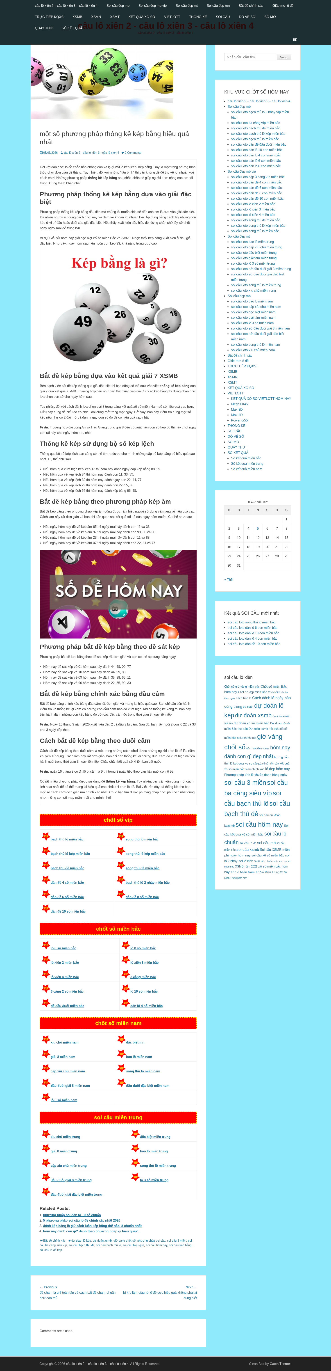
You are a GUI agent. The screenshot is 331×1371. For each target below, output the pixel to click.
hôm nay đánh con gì (257, 748)
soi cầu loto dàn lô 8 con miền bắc (256, 166)
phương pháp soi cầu (151, 1240)
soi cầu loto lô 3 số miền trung (253, 263)
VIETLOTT (172, 17)
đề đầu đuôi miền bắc (67, 1006)
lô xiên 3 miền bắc (144, 962)
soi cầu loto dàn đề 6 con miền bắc (256, 188)
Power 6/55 (239, 420)
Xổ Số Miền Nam (243, 872)
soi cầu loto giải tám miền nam (253, 317)
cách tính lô (243, 698)
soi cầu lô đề (248, 843)
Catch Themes (281, 1364)
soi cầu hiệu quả (133, 1245)
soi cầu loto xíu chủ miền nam (253, 350)
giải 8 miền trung (64, 1151)
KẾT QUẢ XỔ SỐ (142, 17)
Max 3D (237, 409)
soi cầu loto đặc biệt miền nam (253, 312)
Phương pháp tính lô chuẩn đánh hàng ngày (255, 774)
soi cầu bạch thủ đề (81, 1245)
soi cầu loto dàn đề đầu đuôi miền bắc (258, 144)
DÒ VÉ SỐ (247, 17)
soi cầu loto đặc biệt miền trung (254, 252)
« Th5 (228, 579)
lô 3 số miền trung (154, 1180)
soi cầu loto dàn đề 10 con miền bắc (257, 198)
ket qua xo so (242, 763)
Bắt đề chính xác (251, 5)
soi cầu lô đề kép (51, 1250)
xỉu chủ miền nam (64, 1042)
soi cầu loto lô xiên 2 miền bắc (253, 204)
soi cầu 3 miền (176, 1240)
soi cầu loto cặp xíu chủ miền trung (256, 247)
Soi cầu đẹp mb (118, 5)
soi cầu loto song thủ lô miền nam (255, 344)
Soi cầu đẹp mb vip (152, 5)
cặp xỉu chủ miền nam (68, 1071)
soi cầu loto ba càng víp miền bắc (255, 123)
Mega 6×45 (239, 404)
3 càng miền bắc (143, 977)
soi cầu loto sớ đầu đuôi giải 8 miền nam (260, 328)
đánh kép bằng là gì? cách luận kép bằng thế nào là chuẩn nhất (92, 1226)
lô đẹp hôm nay (277, 769)
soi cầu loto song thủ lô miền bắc (255, 231)
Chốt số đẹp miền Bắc (252, 692)
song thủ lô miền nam (143, 1071)
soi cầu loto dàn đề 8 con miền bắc (256, 193)
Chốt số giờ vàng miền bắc (242, 686)
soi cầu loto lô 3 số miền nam (252, 323)
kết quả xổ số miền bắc (266, 763)
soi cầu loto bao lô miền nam (252, 301)
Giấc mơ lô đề (282, 5)
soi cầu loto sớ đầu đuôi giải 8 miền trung (261, 269)
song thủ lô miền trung (158, 1165)
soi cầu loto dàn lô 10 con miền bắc (257, 150)
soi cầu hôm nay (156, 1245)
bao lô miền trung (154, 1151)
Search (284, 57)
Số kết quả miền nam (246, 469)
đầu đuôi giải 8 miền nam (70, 1085)
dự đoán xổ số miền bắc (251, 723)
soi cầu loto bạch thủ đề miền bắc (255, 128)
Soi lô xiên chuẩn (263, 861)
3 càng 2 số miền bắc (67, 991)
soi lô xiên (245, 861)
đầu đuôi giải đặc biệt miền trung (76, 1194)
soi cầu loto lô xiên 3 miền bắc (253, 209)
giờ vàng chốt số (124, 1240)
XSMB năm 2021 (246, 866)
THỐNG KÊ (198, 17)
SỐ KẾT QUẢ (72, 28)
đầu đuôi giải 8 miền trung (71, 1180)
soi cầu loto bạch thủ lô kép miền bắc (258, 133)
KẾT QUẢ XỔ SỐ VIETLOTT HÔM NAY (261, 399)
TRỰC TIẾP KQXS (49, 17)
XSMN (96, 17)
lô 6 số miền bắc (63, 948)
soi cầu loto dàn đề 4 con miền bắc (256, 182)
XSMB (77, 17)
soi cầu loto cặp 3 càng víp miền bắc (258, 177)
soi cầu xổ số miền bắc (268, 855)
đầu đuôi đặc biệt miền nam (147, 1085)
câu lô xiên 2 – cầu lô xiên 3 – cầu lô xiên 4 (66, 5)
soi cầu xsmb (247, 849)
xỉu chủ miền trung (65, 1137)
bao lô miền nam (139, 1057)
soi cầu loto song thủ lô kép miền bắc (258, 225)
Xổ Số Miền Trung (267, 872)
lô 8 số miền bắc (143, 948)
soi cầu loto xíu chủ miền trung (253, 290)
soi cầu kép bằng (180, 1245)
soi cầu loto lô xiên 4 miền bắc (253, 215)
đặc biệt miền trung (155, 1137)
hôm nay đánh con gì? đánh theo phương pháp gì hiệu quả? (90, 1231)
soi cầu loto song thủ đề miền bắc (255, 220)
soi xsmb (278, 861)
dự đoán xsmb (102, 1240)
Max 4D (237, 415)
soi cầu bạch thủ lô (108, 1245)
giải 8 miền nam (63, 1057)
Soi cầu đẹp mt (187, 5)
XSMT (115, 17)
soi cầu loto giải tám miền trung (254, 258)
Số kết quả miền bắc (246, 458)
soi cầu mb (266, 842)
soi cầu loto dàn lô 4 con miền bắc (256, 155)
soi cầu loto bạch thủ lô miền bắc (255, 139)
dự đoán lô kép (81, 1240)
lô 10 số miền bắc (144, 991)
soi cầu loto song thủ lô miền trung (256, 285)
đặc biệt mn (135, 1042)
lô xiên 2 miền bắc (65, 962)
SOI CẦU (223, 17)
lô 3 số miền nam (64, 1100)
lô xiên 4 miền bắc (65, 977)
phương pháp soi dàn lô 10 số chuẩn (72, 1215)
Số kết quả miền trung (247, 463)
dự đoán (248, 706)
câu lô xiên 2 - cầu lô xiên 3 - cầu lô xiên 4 (91, 152)
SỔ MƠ (270, 17)
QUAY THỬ (44, 28)
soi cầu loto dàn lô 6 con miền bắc (256, 161)
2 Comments (133, 152)
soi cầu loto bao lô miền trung (252, 242)
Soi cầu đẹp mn (218, 5)
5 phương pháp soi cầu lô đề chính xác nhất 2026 (81, 1220)
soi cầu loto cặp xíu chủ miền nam (256, 307)
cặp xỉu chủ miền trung (69, 1165)
